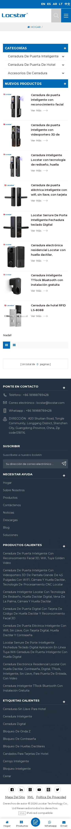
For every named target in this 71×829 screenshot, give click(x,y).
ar (55, 4)
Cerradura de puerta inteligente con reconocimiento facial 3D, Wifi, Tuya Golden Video (47, 100)
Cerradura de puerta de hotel (31, 65)
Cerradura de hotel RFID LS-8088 (48, 308)
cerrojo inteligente (16, 761)
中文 (67, 4)
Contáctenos (12, 505)
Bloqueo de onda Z (17, 731)
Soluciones (10, 535)
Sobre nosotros (13, 490)
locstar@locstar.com (50, 403)
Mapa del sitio (15, 797)
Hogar (36, 26)
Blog (6, 527)
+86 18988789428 (36, 395)
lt (61, 4)
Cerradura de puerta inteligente (33, 56)
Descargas (10, 520)
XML (30, 797)
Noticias (8, 512)
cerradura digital (14, 724)
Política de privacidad (51, 797)
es (49, 4)
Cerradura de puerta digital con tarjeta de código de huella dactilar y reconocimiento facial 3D (34, 613)
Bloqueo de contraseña (19, 739)
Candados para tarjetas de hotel (25, 754)
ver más (36, 110)
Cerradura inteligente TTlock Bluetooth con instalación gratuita (47, 280)
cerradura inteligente (17, 716)
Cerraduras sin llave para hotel (24, 709)
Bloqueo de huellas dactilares (24, 746)
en (43, 4)
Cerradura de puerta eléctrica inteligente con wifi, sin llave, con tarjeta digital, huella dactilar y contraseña (49, 190)
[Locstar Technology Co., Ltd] (15, 15)
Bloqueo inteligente (17, 768)
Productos (10, 497)
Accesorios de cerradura (27, 73)
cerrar (7, 776)
